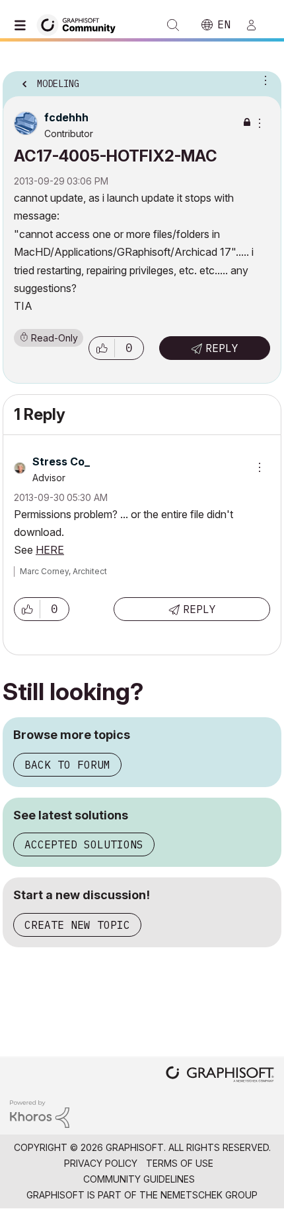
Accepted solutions (83, 844)
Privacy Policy (100, 1163)
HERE (50, 549)
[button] (101, 348)
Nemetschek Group (209, 1194)
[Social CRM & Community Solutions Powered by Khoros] (39, 1113)
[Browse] (23, 25)
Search (173, 25)
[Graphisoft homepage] (220, 1075)
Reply (221, 348)
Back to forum (67, 764)
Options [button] (262, 79)
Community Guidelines (139, 1179)
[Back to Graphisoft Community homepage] (80, 24)
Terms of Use (179, 1163)
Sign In (257, 25)
